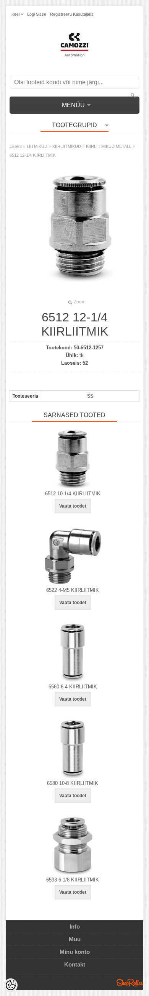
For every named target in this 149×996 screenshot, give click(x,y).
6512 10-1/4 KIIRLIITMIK (72, 493)
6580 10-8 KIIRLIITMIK (72, 783)
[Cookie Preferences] (11, 985)
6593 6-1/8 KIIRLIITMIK (72, 880)
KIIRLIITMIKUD (66, 146)
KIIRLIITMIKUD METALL (108, 146)
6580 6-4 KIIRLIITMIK (73, 687)
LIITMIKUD (37, 146)
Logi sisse (36, 14)
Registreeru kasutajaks (72, 14)
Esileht (16, 146)
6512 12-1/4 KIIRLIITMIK (32, 155)
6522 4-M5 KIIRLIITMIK (72, 590)
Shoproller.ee (130, 982)
